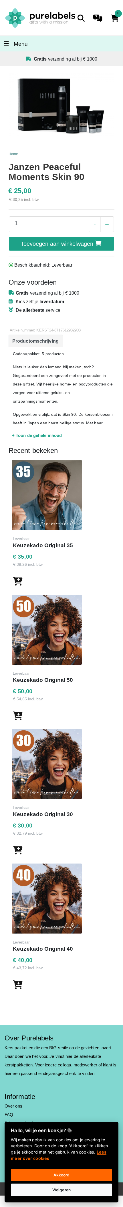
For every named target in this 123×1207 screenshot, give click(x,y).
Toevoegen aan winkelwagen (58, 244)
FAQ (9, 1114)
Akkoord (61, 1175)
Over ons (13, 1106)
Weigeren (61, 1190)
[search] (81, 18)
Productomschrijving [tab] (35, 341)
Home (13, 154)
